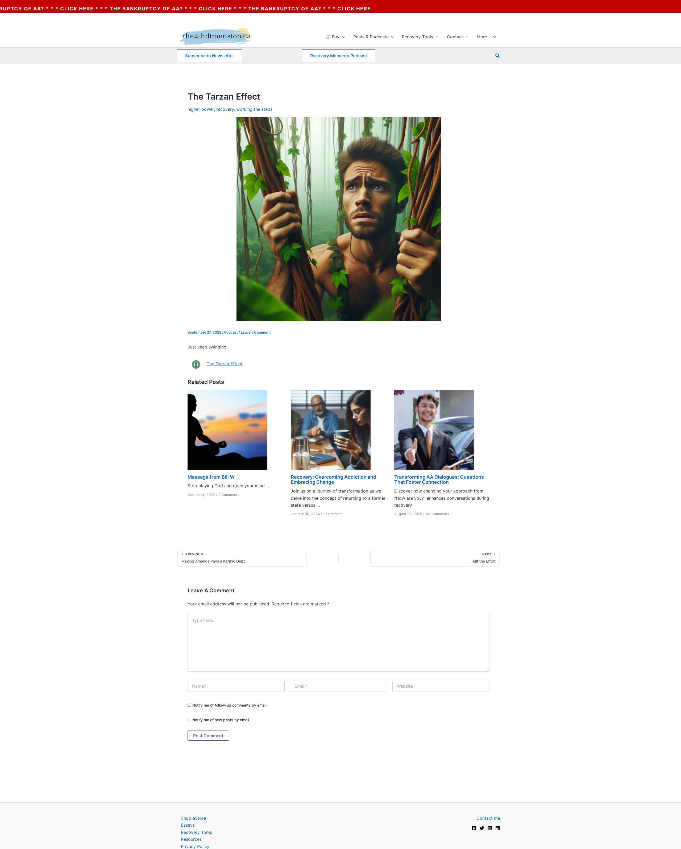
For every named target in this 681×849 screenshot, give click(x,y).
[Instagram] (489, 828)
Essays (188, 825)
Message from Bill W (211, 477)
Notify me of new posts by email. (221, 719)
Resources (191, 839)
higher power (201, 109)
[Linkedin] (497, 828)
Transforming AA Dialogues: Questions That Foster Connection (439, 479)
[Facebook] (473, 828)
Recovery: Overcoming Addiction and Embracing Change (333, 479)
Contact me (488, 818)
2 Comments (228, 495)
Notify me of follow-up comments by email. (229, 705)
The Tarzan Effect (225, 363)
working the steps (254, 109)
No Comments (437, 514)
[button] (342, 36)
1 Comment (332, 514)
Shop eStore (193, 818)
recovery (225, 109)
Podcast (231, 332)
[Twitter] (481, 828)
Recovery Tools (196, 832)
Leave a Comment (256, 332)
